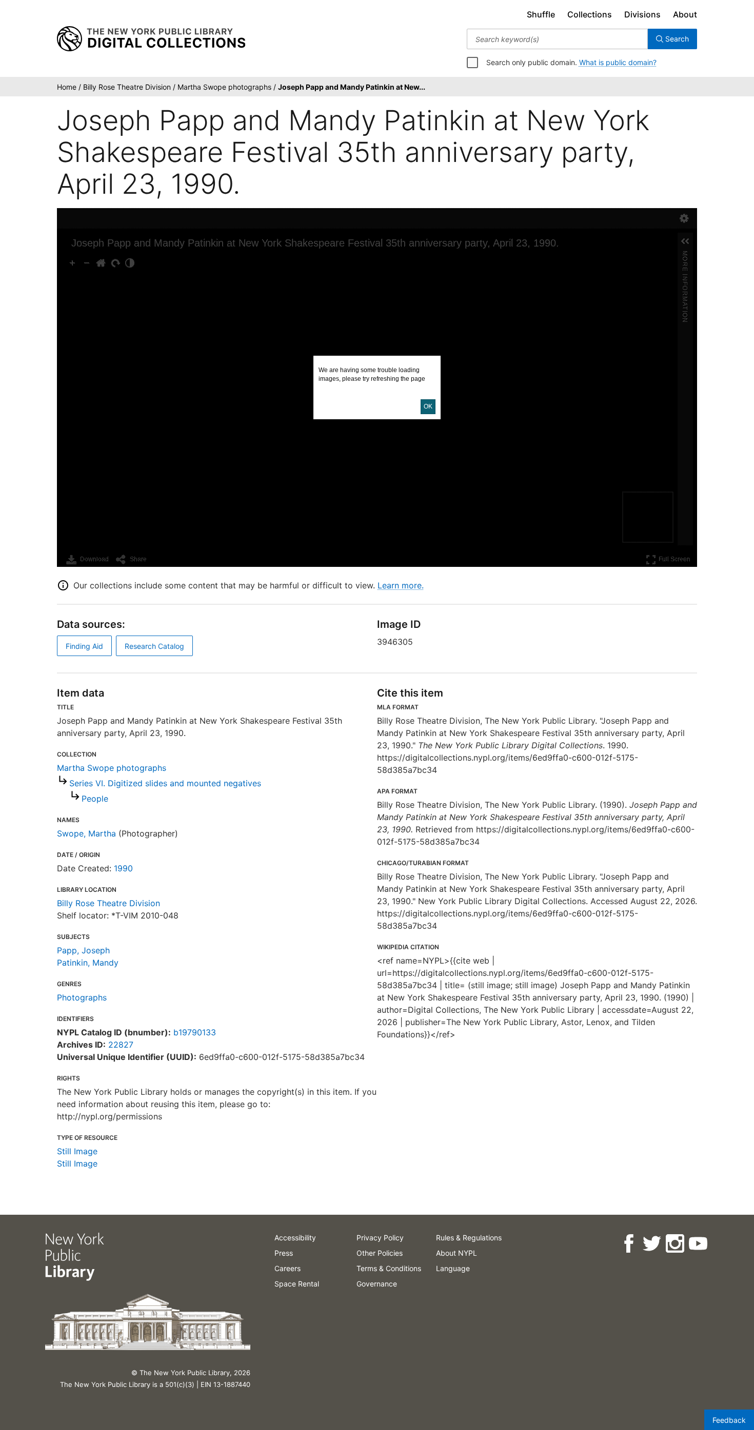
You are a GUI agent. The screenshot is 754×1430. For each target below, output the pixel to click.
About (685, 14)
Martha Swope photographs (111, 768)
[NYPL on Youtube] (697, 1243)
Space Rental (296, 1283)
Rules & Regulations (469, 1237)
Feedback (729, 1420)
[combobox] (557, 39)
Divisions (642, 14)
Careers (287, 1268)
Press (283, 1253)
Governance (376, 1283)
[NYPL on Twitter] (651, 1243)
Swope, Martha (86, 833)
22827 (120, 1044)
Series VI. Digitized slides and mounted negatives (165, 783)
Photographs (82, 997)
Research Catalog (154, 646)
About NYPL (456, 1253)
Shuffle (541, 14)
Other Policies (379, 1253)
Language (453, 1268)
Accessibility (295, 1237)
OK (428, 406)
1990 (123, 868)
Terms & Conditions (388, 1268)
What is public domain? (618, 62)
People (95, 798)
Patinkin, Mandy (87, 962)
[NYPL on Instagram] (674, 1243)
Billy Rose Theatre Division (108, 903)
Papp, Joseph (83, 950)
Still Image (77, 1151)
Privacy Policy (380, 1237)
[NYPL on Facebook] (628, 1243)
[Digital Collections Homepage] (151, 39)
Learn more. (401, 585)
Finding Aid (84, 646)
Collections (589, 14)
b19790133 (194, 1032)
